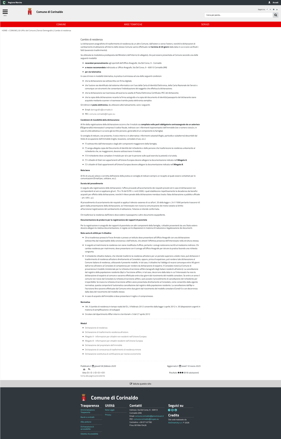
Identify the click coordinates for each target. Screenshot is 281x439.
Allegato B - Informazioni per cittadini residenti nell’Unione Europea (114, 340)
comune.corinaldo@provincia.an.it (149, 416)
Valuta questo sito (141, 383)
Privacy (108, 415)
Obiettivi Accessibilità (89, 434)
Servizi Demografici (45, 30)
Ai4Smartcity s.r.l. (175, 422)
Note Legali (109, 410)
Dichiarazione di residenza (96, 327)
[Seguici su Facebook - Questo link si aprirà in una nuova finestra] (267, 9)
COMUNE (61, 24)
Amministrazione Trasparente (88, 411)
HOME (4, 30)
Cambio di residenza (62, 30)
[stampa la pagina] (84, 369)
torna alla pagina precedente (93, 375)
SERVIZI (205, 24)
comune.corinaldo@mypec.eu (102, 113)
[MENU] (5, 11)
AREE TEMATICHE (133, 24)
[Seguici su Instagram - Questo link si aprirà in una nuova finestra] (270, 9)
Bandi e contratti (87, 417)
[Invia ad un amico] (89, 369)
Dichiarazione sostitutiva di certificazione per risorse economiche (113, 353)
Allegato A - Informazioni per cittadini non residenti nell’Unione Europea (115, 336)
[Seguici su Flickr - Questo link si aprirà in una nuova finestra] (273, 9)
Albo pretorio (86, 422)
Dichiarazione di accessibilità (87, 428)
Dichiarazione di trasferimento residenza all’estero (106, 332)
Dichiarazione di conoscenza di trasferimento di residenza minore (113, 349)
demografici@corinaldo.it (102, 109)
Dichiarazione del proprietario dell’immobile (103, 345)
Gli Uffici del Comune (27, 30)
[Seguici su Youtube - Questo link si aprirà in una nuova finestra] (277, 9)
